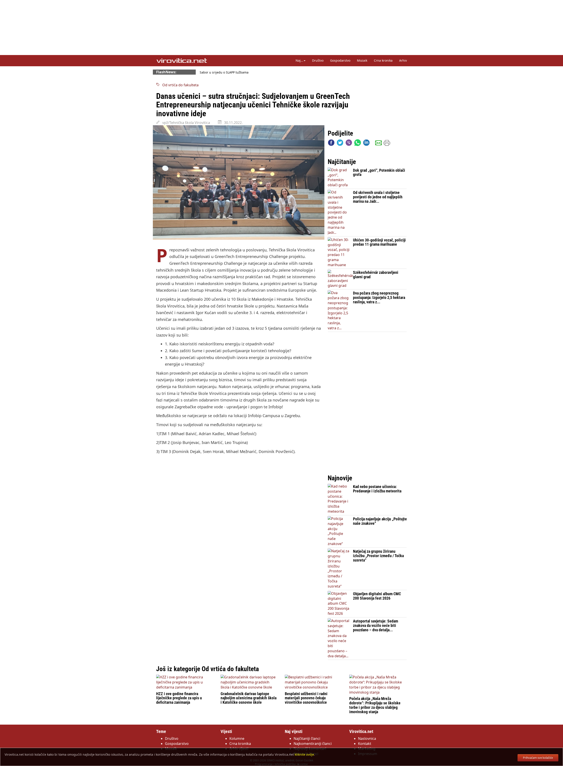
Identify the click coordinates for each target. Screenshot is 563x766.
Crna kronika (383, 60)
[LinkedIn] (366, 143)
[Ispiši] (387, 143)
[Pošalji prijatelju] (378, 143)
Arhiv (403, 60)
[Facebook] (331, 143)
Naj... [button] (299, 60)
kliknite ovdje (304, 754)
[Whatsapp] (357, 143)
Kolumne (236, 738)
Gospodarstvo (340, 60)
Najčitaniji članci (307, 738)
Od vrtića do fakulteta (179, 85)
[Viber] (348, 143)
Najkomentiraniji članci (313, 743)
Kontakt (364, 743)
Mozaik (362, 60)
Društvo (318, 60)
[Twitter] (340, 143)
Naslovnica (367, 738)
